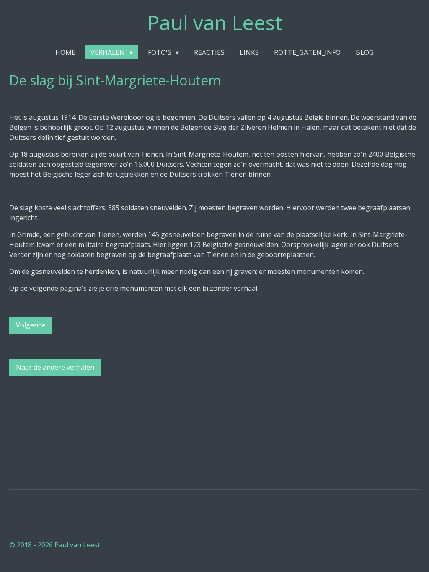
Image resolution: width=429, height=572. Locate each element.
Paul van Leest (214, 22)
